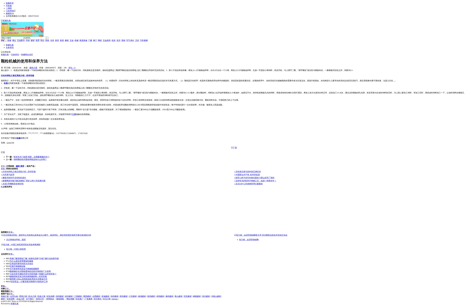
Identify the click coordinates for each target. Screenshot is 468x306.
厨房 (37, 40)
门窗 (90, 40)
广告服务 (89, 299)
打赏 (3, 152)
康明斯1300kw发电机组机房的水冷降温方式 (28, 279)
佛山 (14, 40)
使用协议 (50, 299)
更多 (3, 166)
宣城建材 (105, 296)
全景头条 (14, 296)
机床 (114, 40)
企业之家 (20, 299)
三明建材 (78, 296)
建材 (33, 40)
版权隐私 (60, 299)
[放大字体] (2, 67)
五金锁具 (107, 40)
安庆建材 (188, 296)
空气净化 (130, 40)
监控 (118, 40)
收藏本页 (10, 3)
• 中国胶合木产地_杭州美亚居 (247, 175)
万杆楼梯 (144, 40)
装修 (9, 40)
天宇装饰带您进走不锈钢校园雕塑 (24, 269)
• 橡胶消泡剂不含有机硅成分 (13, 178)
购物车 (9, 13)
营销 (123, 40)
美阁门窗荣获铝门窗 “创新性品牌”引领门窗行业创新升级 (34, 258)
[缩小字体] (5, 67)
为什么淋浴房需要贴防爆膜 (21, 261)
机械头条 (5, 55)
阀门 (95, 40)
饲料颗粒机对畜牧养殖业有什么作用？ (30, 159)
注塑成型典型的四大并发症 (21, 264)
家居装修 (83, 40)
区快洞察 (50, 296)
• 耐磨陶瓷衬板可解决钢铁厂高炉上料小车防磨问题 (23, 181)
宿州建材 (151, 296)
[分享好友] (6, 52)
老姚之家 (5, 296)
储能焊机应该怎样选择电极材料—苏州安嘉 (28, 276)
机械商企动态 (27, 55)
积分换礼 (98, 299)
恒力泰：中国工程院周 (16, 249)
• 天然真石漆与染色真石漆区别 (247, 172)
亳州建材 (124, 296)
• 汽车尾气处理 (7, 175)
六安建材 (133, 296)
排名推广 (79, 299)
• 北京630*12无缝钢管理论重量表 (248, 184)
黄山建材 (178, 296)
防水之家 (32, 296)
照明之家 (23, 296)
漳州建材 (60, 296)
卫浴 (137, 40)
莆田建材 (87, 296)
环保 (28, 40)
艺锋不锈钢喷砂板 (17, 266)
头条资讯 (15, 55)
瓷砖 (47, 40)
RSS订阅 (106, 299)
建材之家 (33, 68)
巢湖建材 (142, 296)
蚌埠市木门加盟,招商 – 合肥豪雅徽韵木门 (31, 157)
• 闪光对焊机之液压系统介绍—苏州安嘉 (18, 172)
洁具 (52, 40)
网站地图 (70, 299)
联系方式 (40, 299)
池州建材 (114, 296)
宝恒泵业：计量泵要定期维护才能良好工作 (29, 282)
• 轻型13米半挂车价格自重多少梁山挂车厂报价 (254, 178)
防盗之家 (41, 296)
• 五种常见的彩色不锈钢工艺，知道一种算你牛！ (255, 181)
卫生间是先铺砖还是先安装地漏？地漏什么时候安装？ (33, 274)
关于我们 (30, 299)
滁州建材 (169, 296)
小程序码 (10, 11)
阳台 (42, 40)
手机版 (9, 6)
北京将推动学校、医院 (16, 240)
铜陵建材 (197, 296)
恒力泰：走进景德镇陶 (249, 240)
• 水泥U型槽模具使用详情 (12, 184)
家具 (57, 40)
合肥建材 (96, 296)
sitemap (115, 299)
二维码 (9, 8)
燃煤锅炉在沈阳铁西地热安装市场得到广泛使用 (30, 271)
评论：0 (71, 68)
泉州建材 (69, 296)
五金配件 (21, 40)
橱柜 (67, 40)
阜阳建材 (160, 296)
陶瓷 (100, 40)
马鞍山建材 (216, 296)
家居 (62, 40)
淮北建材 (206, 296)
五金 (72, 40)
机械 (76, 40)
